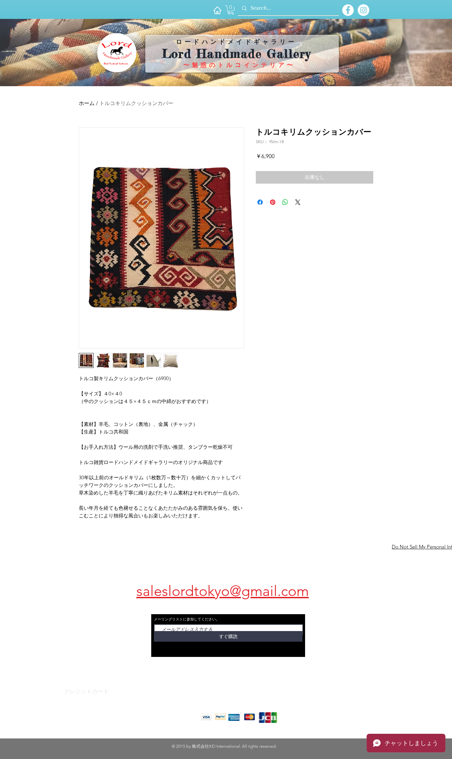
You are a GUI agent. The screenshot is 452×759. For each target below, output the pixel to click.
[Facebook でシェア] (260, 202)
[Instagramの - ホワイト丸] (363, 10)
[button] (230, 10)
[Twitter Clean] (91, 695)
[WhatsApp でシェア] (285, 202)
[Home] (217, 10)
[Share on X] (298, 202)
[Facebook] (78, 695)
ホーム (87, 103)
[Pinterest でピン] (273, 202)
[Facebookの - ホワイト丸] (348, 10)
